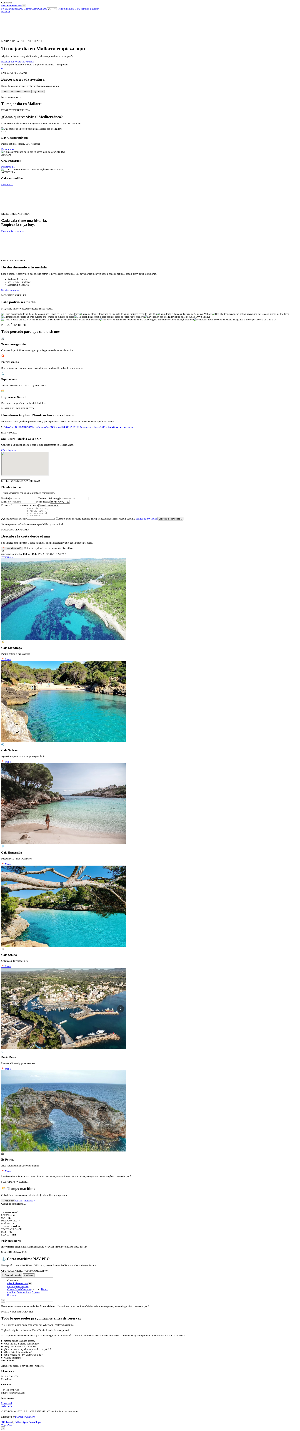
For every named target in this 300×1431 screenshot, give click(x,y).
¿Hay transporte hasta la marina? (20, 1346)
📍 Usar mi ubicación (12, 548)
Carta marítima (82, 8)
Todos (5, 91)
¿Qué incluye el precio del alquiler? (21, 1343)
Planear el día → (9, 166)
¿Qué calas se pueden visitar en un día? (23, 1355)
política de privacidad (146, 518)
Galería (34, 8)
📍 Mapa (6, 659)
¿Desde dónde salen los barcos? (19, 1340)
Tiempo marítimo (65, 8)
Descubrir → (7, 149)
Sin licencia (15, 91)
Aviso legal (6, 1406)
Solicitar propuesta (10, 290)
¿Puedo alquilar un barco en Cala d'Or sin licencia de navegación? (36, 1330)
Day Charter (25, 8)
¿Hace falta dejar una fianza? (18, 1352)
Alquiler (26, 91)
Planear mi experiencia (12, 231)
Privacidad (6, 1403)
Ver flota (29, 61)
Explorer (94, 8)
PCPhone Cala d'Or (25, 1416)
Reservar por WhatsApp (13, 61)
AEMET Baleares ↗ (25, 1200)
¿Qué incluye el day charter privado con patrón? (27, 1349)
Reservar (5, 11)
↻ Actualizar (8, 1201)
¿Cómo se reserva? (13, 1357)
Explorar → (7, 184)
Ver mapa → (7, 557)
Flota (3, 8)
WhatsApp (6, 1425)
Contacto (42, 8)
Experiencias (12, 8)
